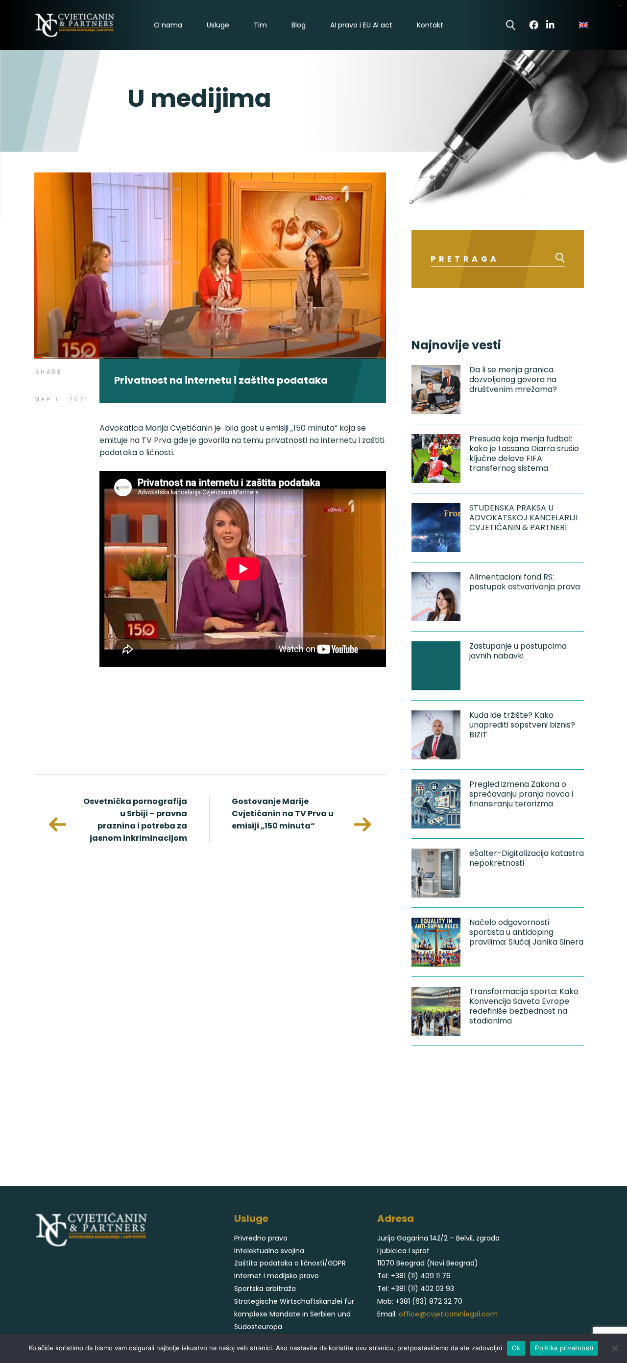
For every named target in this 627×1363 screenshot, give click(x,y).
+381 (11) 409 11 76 (421, 1276)
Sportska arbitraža (265, 1288)
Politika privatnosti (564, 1348)
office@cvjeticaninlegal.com (448, 1314)
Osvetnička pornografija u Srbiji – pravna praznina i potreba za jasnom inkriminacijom (135, 820)
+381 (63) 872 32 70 (428, 1301)
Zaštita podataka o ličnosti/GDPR (290, 1263)
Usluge (218, 25)
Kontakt (430, 25)
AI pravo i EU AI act (361, 25)
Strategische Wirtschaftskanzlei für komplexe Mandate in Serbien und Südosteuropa (294, 1314)
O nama (168, 25)
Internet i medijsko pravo (276, 1276)
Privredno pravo (261, 1238)
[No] (615, 1348)
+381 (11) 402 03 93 (422, 1288)
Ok (516, 1348)
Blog (298, 25)
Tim (260, 25)
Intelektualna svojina (269, 1251)
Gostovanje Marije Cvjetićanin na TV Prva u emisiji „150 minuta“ (283, 813)
